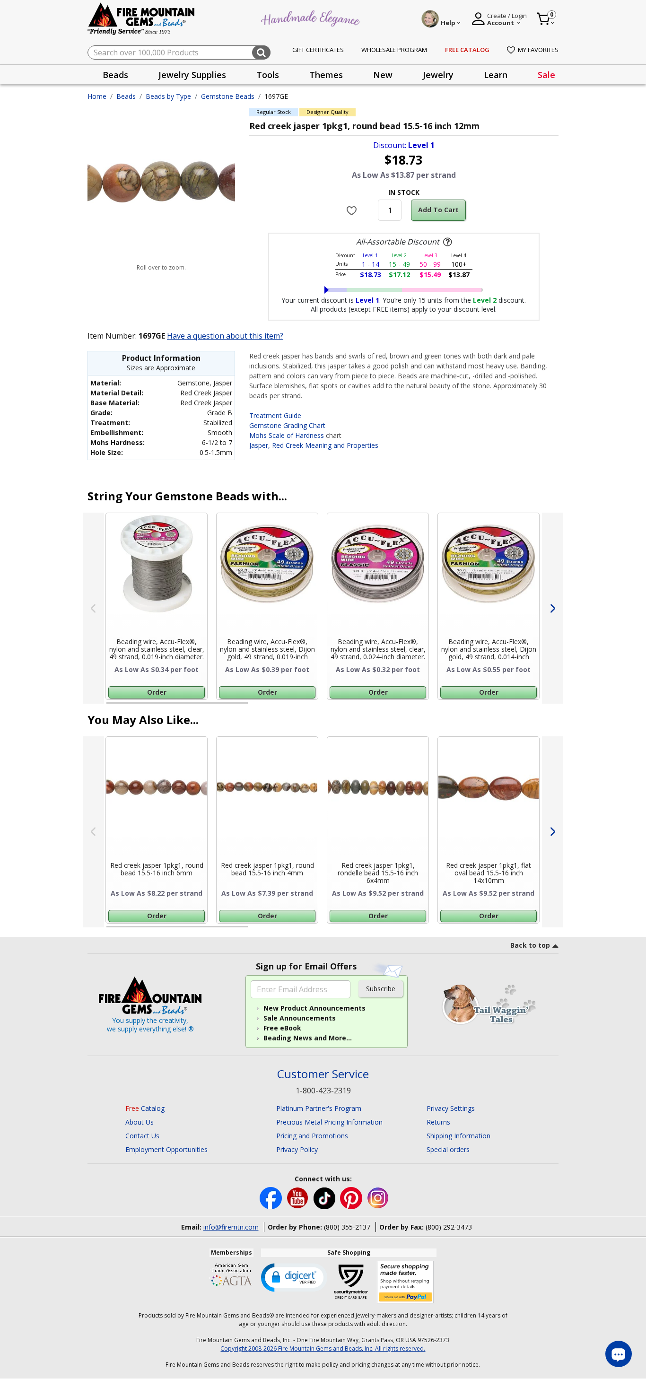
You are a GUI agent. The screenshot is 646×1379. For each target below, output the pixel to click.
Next (552, 608)
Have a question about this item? (225, 336)
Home (96, 96)
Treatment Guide (275, 415)
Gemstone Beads (227, 96)
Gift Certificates (318, 49)
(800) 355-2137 (347, 1226)
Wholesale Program (394, 49)
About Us (139, 1121)
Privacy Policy (297, 1149)
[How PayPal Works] (405, 1282)
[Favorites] (353, 210)
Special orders (448, 1149)
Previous (93, 608)
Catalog (145, 1108)
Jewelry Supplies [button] (192, 74)
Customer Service (323, 1074)
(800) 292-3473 (449, 1226)
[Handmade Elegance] (312, 17)
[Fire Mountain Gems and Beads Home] (141, 18)
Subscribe (380, 988)
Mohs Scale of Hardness (286, 435)
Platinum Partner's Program (318, 1108)
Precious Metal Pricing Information (329, 1121)
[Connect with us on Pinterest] (352, 1197)
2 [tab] (257, 707)
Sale (546, 74)
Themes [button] (326, 74)
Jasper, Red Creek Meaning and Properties (313, 445)
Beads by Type (168, 96)
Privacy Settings (451, 1108)
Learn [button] (495, 74)
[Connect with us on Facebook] (272, 1197)
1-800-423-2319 (323, 1090)
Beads (126, 96)
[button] (294, 1277)
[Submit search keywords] (261, 52)
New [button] (383, 74)
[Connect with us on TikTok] (325, 1197)
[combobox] (179, 52)
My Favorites (538, 49)
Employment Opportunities (166, 1149)
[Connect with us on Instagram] (378, 1197)
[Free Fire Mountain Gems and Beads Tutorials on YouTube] (299, 1197)
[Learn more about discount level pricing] (446, 242)
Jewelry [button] (438, 74)
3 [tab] (403, 707)
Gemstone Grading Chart (287, 425)
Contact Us (142, 1135)
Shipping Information (458, 1135)
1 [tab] (111, 707)
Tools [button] (267, 74)
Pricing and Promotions (312, 1135)
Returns (438, 1121)
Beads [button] (115, 74)
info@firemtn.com (231, 1226)
